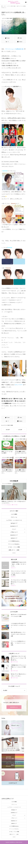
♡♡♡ (14, 553)
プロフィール (14, 517)
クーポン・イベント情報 (14, 547)
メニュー (14, 529)
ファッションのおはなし (14, 544)
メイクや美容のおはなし (14, 541)
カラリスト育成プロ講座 (8, 425)
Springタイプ (14, 523)
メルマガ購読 (14, 514)
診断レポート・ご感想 (14, 550)
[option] (14, 494)
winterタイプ (14, 538)
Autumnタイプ (14, 535)
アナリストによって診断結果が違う (14, 49)
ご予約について (14, 532)
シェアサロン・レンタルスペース (14, 520)
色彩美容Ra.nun (14, 707)
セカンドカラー (19, 384)
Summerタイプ (14, 526)
